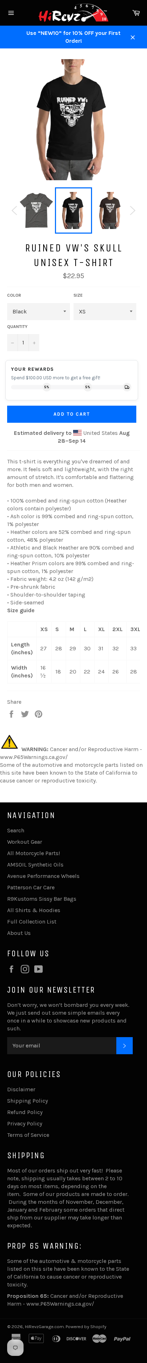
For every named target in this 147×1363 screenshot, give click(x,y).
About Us (19, 933)
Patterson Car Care (31, 887)
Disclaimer (21, 1089)
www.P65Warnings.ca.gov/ (60, 1303)
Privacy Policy (24, 1123)
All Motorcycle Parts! (33, 853)
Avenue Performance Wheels (43, 876)
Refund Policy (24, 1112)
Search (15, 830)
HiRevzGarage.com (44, 1326)
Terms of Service (28, 1135)
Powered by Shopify (86, 1326)
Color (14, 295)
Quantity (17, 326)
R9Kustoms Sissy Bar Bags (41, 898)
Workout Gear (24, 841)
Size (78, 295)
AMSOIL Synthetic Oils (35, 864)
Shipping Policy (27, 1100)
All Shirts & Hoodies (33, 910)
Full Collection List (31, 921)
